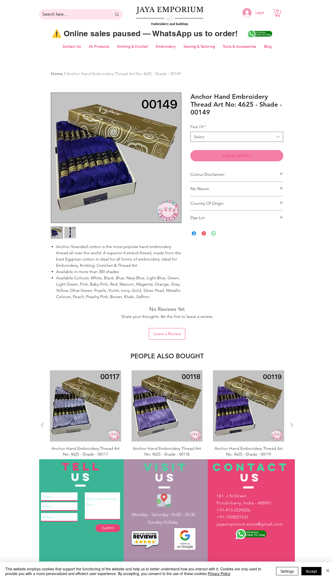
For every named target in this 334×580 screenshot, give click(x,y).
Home (57, 73)
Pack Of (198, 126)
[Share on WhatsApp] (214, 233)
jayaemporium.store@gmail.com (250, 524)
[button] (277, 13)
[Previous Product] (42, 425)
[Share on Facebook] (194, 233)
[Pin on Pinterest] (204, 233)
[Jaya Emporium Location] (164, 499)
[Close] (328, 571)
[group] (167, 424)
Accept (311, 571)
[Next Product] (292, 425)
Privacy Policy (219, 573)
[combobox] (236, 137)
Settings (287, 571)
